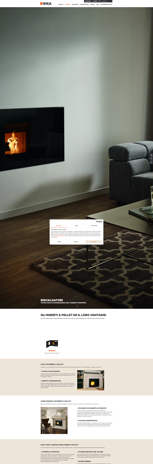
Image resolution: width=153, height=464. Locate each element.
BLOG (97, 4)
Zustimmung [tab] (58, 225)
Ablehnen (59, 241)
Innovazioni (75, 4)
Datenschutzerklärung (59, 235)
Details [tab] (76, 225)
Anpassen (76, 241)
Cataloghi (88, 1)
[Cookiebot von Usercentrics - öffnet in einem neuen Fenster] (97, 222)
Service (92, 4)
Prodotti (67, 4)
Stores (95, 1)
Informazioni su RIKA (106, 4)
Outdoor (60, 4)
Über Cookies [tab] (94, 225)
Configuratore (84, 4)
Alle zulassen (93, 241)
